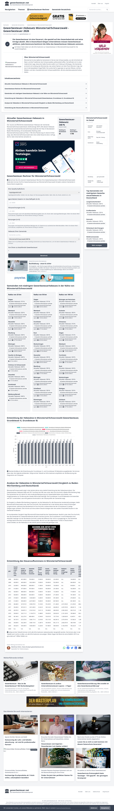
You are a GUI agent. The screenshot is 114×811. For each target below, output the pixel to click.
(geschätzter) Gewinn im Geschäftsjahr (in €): (24, 199)
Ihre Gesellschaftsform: (16, 189)
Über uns (100, 3)
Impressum (106, 791)
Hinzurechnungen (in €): (16, 208)
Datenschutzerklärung (63, 808)
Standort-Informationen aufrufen (18, 303)
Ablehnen (94, 808)
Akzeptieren (105, 808)
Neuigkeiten (10, 9)
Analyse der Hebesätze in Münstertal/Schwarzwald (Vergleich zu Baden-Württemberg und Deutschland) (39, 103)
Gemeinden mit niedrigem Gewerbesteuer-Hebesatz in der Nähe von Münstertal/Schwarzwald (36, 93)
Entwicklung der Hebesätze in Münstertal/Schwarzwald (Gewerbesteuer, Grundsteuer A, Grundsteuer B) (39, 98)
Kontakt (93, 3)
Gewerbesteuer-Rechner (39, 9)
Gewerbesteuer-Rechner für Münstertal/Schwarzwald (22, 89)
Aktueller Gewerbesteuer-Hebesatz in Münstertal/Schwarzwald (26, 84)
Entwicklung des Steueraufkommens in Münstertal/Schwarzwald (26, 108)
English (107, 3)
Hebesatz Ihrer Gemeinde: (17, 231)
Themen (21, 9)
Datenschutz (96, 791)
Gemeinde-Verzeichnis (61, 9)
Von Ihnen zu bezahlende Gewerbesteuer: (23, 247)
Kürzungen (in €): (14, 219)
